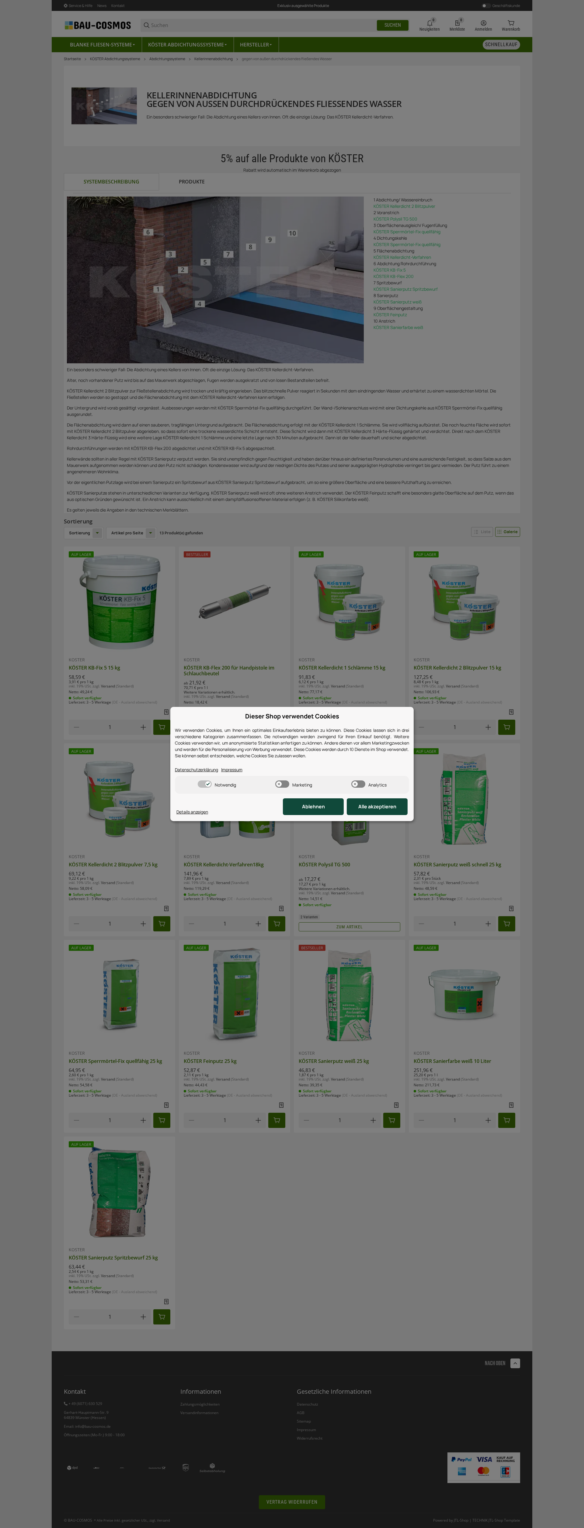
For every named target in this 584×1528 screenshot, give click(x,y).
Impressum (231, 770)
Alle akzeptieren (377, 806)
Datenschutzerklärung (196, 770)
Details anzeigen (192, 812)
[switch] (205, 784)
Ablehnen (313, 806)
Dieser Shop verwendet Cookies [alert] (292, 716)
